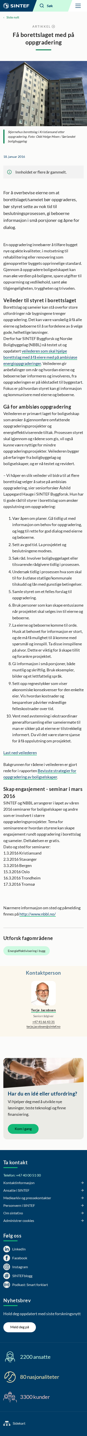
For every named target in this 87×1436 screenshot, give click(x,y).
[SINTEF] (16, 6)
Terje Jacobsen (43, 1010)
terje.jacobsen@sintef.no (43, 1026)
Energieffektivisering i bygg (26, 951)
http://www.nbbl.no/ (37, 913)
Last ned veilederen (20, 752)
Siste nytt (12, 17)
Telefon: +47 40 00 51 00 (22, 1175)
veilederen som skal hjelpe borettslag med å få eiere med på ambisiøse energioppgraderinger (40, 357)
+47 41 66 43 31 (43, 1022)
